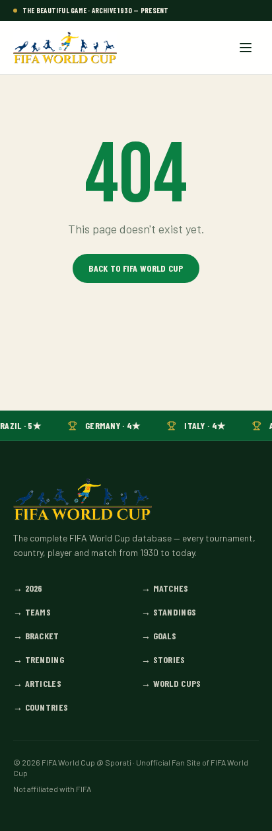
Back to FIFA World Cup (135, 268)
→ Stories (163, 659)
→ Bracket (36, 635)
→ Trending (38, 659)
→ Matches (165, 588)
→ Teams (32, 611)
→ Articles (37, 683)
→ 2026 (28, 588)
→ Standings (168, 611)
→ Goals (158, 635)
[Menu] (245, 47)
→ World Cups (171, 683)
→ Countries (40, 707)
